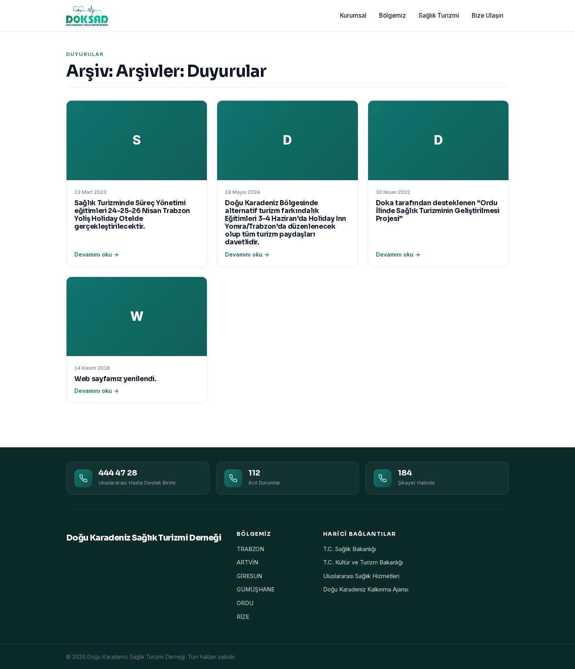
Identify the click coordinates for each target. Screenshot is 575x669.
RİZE (243, 616)
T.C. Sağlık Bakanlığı (349, 549)
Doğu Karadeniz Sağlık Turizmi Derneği (143, 538)
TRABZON (250, 549)
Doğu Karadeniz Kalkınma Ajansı (365, 589)
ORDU (245, 603)
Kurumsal (353, 15)
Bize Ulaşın (487, 15)
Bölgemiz (392, 15)
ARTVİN (247, 562)
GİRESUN (249, 576)
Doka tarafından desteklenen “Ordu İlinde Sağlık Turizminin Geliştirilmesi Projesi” (438, 211)
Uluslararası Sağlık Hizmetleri (361, 576)
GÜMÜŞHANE (256, 589)
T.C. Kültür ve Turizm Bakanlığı (363, 562)
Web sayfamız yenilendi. (115, 379)
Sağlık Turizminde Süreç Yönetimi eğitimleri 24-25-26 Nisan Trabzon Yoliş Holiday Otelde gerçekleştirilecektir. (132, 215)
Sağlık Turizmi (439, 15)
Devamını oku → (96, 254)
